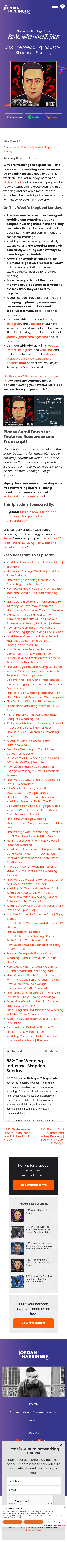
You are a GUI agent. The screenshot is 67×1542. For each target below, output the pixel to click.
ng (33, 543)
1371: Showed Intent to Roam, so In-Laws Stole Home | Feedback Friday (39, 1229)
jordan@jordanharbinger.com (27, 337)
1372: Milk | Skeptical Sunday (36, 1212)
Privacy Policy (33, 1530)
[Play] (42, 416)
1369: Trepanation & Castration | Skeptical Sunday (37, 1262)
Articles (14, 1412)
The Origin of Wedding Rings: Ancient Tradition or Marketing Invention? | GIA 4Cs (33, 706)
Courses (38, 1412)
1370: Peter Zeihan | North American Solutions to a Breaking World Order (39, 1246)
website (53, 345)
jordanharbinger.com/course (23, 496)
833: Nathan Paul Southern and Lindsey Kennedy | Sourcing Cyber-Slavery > (51, 1136)
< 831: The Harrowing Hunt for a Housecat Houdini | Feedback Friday (17, 1134)
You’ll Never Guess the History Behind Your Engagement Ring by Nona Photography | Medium (32, 640)
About (26, 1412)
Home (33, 1404)
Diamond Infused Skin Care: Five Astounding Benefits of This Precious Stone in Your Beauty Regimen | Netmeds (35, 619)
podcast (31, 358)
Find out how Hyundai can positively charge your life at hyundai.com (31, 516)
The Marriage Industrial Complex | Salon (34, 667)
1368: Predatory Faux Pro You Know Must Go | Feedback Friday (39, 1279)
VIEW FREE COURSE (34, 1323)
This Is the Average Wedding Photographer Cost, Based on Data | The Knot (35, 823)
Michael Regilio (13, 182)
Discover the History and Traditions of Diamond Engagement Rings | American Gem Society (34, 684)
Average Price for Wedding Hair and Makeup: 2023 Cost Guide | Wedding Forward (32, 871)
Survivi (26, 543)
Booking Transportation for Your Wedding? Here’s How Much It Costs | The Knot (32, 958)
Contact (33, 1420)
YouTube (35, 324)
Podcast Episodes (32, 147)
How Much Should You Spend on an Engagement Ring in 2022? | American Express (33, 771)
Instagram (14, 324)
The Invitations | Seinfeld (23, 932)
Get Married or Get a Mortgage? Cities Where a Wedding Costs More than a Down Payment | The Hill (33, 810)
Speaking (51, 1412)
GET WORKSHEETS (34, 1185)
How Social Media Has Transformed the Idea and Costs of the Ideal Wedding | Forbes (34, 593)
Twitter (47, 319)
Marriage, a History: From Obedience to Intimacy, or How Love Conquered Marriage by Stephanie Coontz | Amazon (35, 606)
